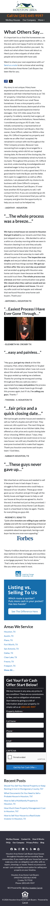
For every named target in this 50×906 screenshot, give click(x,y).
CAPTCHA (11, 750)
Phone (9, 731)
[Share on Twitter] (11, 81)
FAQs (8, 843)
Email (9, 740)
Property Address (15, 711)
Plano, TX (8, 640)
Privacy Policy (32, 843)
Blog (42, 843)
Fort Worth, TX (11, 644)
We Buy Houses (13, 20)
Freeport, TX (9, 665)
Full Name (11, 721)
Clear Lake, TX (10, 657)
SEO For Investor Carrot (32, 888)
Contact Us (25, 839)
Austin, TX (8, 636)
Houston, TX (9, 631)
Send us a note (10, 65)
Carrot (25, 902)
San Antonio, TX (11, 648)
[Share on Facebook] (6, 81)
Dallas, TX (8, 653)
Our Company (29, 20)
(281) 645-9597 (28, 707)
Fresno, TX (9, 661)
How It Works (38, 839)
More (40, 20)
